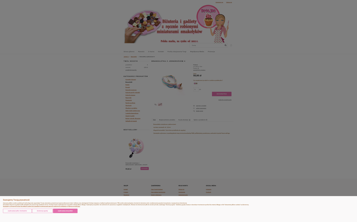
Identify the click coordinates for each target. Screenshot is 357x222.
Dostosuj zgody (42, 211)
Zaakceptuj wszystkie (65, 211)
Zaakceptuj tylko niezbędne (17, 211)
